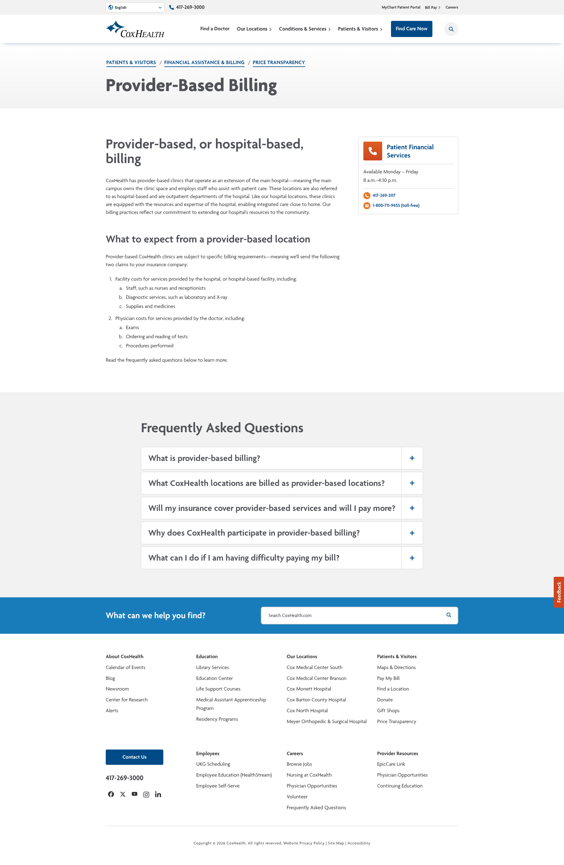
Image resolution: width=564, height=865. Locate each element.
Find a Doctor (215, 29)
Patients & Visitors (358, 29)
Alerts (112, 711)
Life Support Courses (218, 689)
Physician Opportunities (312, 786)
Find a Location (393, 689)
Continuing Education (400, 786)
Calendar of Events (125, 667)
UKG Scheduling (213, 764)
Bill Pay (431, 7)
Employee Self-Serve (217, 786)
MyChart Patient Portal (401, 7)
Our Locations (252, 29)
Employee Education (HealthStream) (234, 775)
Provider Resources (397, 753)
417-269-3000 (190, 7)
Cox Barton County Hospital (316, 700)
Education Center (214, 678)
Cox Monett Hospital (309, 689)
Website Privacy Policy (304, 843)
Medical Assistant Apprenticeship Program (231, 704)
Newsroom (117, 689)
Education (207, 656)
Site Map (336, 843)
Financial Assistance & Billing (204, 62)
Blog (110, 678)
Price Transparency (279, 62)
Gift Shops (388, 711)
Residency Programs (217, 719)
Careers (452, 7)
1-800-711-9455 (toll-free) (396, 205)
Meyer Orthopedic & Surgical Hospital (327, 721)
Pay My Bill (388, 678)
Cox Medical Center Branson (316, 678)
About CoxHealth (124, 656)
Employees (207, 753)
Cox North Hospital (307, 711)
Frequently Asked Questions (316, 807)
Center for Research (127, 700)
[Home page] (135, 28)
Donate (385, 700)
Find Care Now (411, 29)
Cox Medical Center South (315, 667)
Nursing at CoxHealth (309, 775)
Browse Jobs (299, 764)
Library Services (212, 667)
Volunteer (297, 797)
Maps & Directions (396, 667)
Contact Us (134, 757)
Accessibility (359, 843)
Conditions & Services (302, 29)
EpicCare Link (391, 764)
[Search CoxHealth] (451, 29)
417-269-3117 (384, 195)
